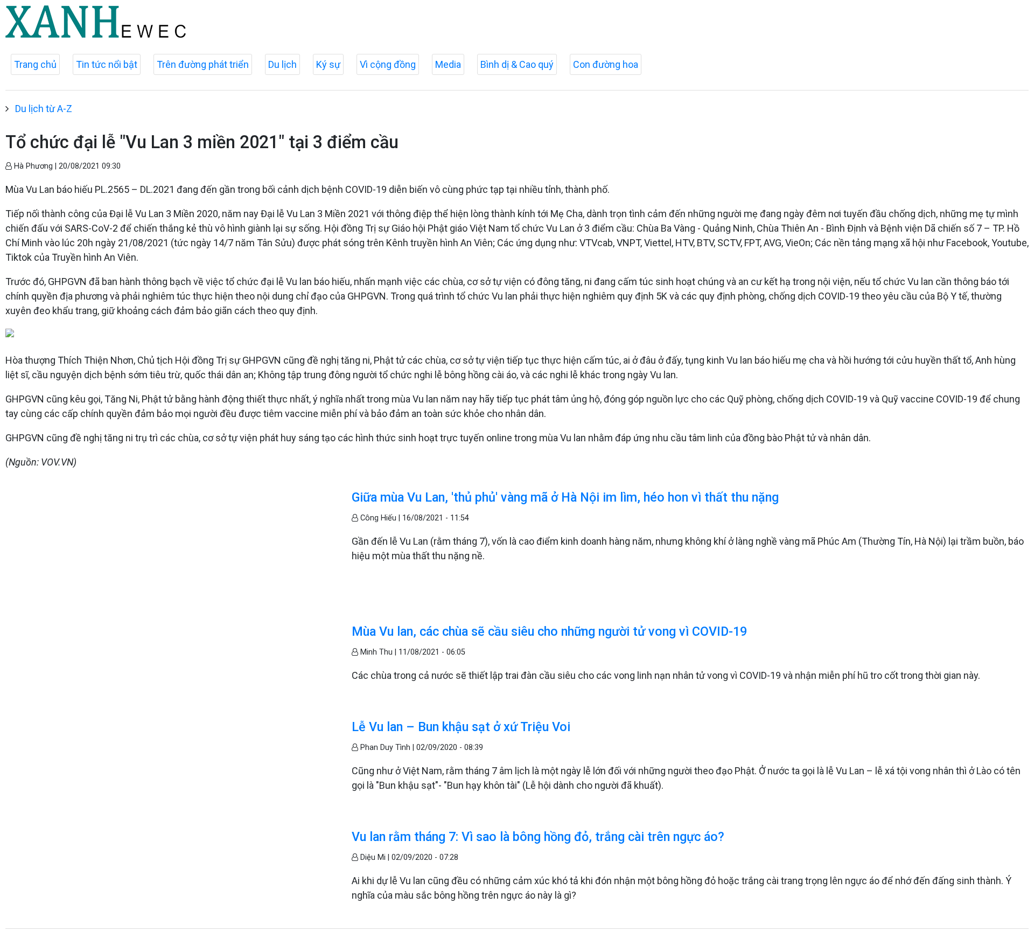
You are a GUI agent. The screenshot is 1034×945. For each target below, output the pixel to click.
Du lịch (282, 64)
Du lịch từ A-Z (43, 108)
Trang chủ (35, 64)
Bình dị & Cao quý (517, 64)
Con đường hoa (605, 64)
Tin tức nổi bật (106, 64)
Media (448, 64)
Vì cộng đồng (388, 64)
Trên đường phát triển (203, 64)
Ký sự (328, 64)
